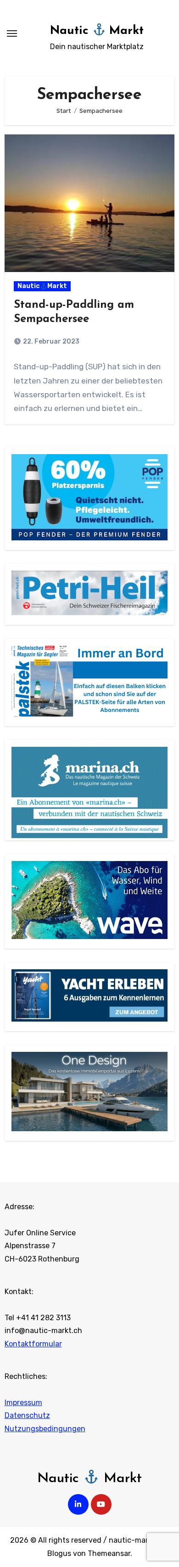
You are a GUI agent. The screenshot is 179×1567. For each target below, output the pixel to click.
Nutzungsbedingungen (45, 1428)
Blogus (59, 1553)
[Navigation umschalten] (12, 33)
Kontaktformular (33, 1343)
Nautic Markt (97, 31)
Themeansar (109, 1553)
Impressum (23, 1402)
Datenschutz (27, 1415)
